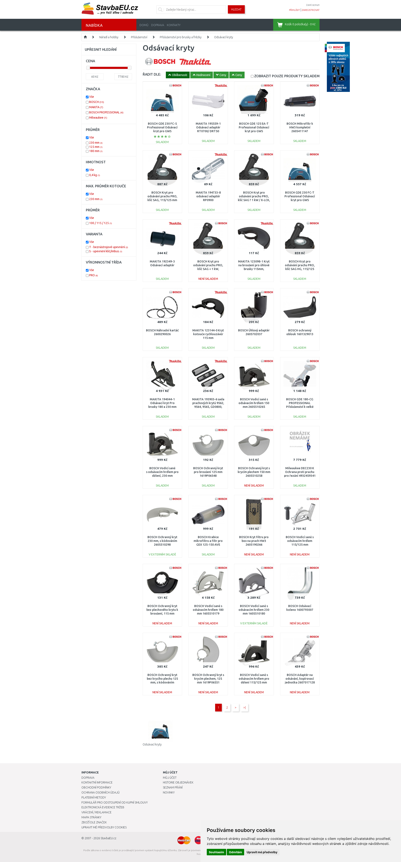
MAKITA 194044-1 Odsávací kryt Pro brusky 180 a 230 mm (162, 403)
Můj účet (169, 777)
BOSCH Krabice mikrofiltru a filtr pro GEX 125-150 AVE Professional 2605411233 (208, 544)
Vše (91, 96)
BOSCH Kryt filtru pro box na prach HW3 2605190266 (254, 540)
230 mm (96, 142)
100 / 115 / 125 (100, 223)
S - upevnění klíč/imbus (105, 251)
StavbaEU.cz (108, 838)
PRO (93, 275)
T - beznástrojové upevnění (108, 247)
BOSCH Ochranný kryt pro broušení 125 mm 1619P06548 (208, 471)
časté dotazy (313, 5)
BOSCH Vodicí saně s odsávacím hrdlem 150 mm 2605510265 (254, 403)
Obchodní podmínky (96, 787)
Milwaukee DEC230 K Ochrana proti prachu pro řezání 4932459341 (300, 471)
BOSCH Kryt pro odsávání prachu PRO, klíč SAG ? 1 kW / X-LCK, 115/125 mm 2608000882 (254, 200)
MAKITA (96, 107)
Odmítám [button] (235, 852)
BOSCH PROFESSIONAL (106, 112)
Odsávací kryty (223, 37)
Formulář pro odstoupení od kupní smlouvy (114, 802)
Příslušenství (139, 37)
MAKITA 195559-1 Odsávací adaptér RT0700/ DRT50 (208, 127)
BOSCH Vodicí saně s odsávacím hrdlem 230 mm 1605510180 (254, 609)
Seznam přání (173, 787)
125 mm (96, 146)
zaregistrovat (311, 10)
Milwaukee (98, 117)
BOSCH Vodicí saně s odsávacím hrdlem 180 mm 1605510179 (208, 609)
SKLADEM (287, 76)
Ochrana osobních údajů (100, 792)
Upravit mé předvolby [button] (262, 852)
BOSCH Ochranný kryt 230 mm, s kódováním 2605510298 (162, 540)
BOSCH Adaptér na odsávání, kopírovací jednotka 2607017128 (300, 678)
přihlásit (294, 10)
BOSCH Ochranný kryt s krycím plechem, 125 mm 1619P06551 (208, 678)
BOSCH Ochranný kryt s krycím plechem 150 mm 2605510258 (254, 471)
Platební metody (93, 797)
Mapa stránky (91, 817)
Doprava (157, 25)
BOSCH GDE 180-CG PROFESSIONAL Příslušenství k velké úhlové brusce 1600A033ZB (299, 407)
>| (244, 707)
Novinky (169, 792)
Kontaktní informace (97, 782)
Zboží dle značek (94, 822)
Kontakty (173, 25)
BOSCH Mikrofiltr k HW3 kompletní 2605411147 (300, 127)
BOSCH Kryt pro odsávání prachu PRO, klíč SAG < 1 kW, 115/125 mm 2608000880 (208, 269)
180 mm (96, 151)
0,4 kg (94, 175)
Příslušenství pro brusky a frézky (181, 37)
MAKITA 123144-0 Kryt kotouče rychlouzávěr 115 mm (208, 334)
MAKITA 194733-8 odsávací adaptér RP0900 (208, 196)
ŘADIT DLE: (152, 74)
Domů (144, 25)
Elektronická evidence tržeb (102, 807)
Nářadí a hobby (108, 37)
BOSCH (96, 102)
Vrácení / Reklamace (96, 812)
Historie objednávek (178, 782)
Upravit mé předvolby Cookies (104, 827)
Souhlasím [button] (216, 852)
